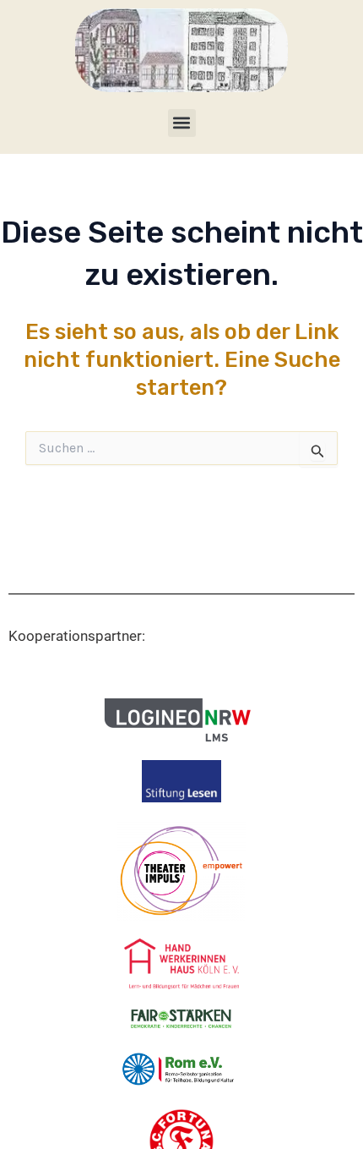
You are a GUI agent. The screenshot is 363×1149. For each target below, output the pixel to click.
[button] (182, 123)
